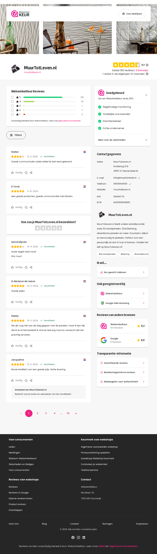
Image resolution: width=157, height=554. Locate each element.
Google (114, 338)
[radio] (115, 64)
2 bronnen (142, 70)
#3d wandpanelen (107, 254)
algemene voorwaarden (123, 546)
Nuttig (18, 172)
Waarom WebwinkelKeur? (23, 458)
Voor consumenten (19, 470)
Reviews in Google (19, 492)
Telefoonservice (89, 470)
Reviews (13, 486)
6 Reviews (115, 341)
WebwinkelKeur (118, 324)
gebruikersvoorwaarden (69, 120)
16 (68, 413)
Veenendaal (128, 170)
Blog (44, 523)
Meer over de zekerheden (112, 139)
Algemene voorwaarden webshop (99, 446)
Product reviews (17, 504)
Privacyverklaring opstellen (95, 452)
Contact (74, 523)
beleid (101, 546)
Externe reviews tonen (20, 498)
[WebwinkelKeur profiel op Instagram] (78, 537)
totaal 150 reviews (123, 70)
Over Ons (14, 523)
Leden (12, 446)
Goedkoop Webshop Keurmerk (97, 458)
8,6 (143, 340)
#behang (125, 254)
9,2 (144, 65)
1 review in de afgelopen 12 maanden (124, 73)
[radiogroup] (126, 64)
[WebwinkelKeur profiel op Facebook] (73, 537)
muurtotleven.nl (32, 72)
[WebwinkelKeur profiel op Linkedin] (84, 537)
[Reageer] (26, 172)
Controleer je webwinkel (94, 464)
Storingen (107, 523)
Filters (18, 135)
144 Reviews (116, 327)
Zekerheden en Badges (21, 464)
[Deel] (31, 172)
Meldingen (14, 452)
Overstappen (16, 510)
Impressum (142, 523)
